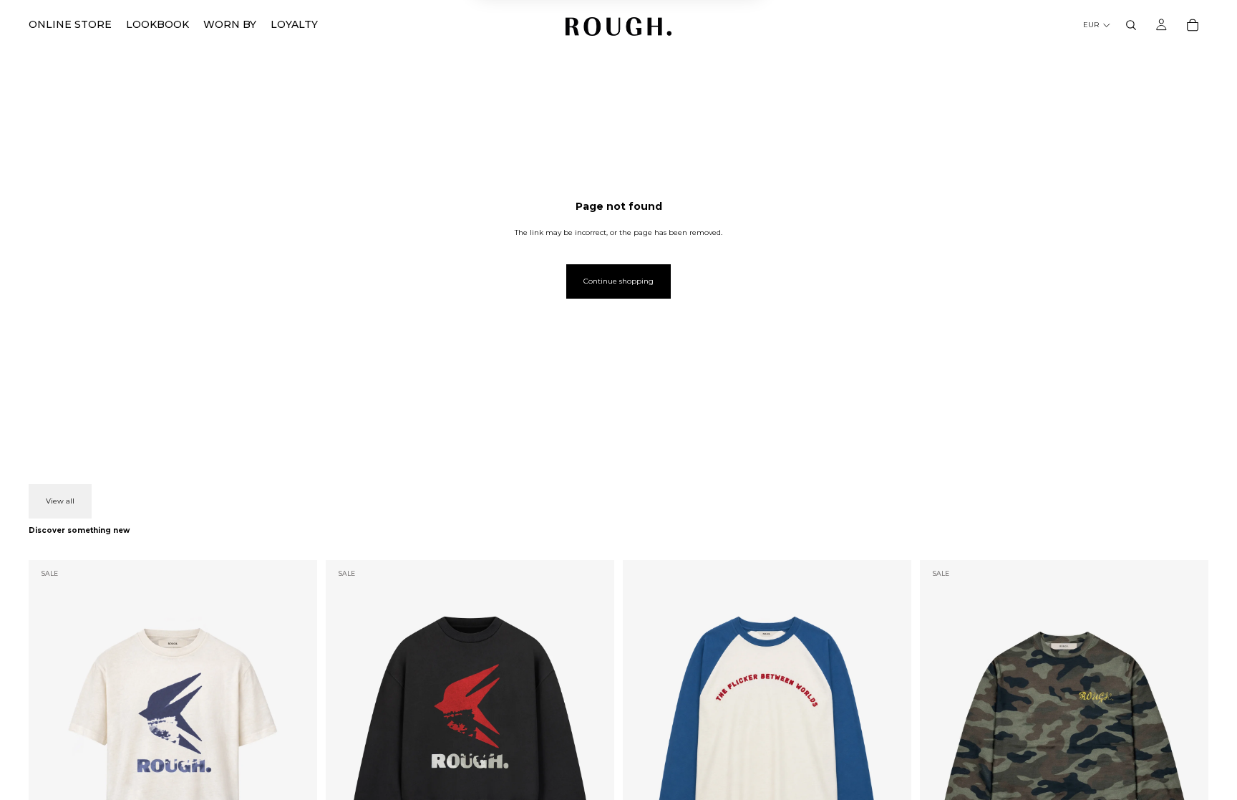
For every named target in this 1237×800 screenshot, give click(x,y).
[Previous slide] (50, 740)
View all (60, 501)
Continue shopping (618, 281)
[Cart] (1192, 25)
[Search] (1131, 25)
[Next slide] (295, 740)
